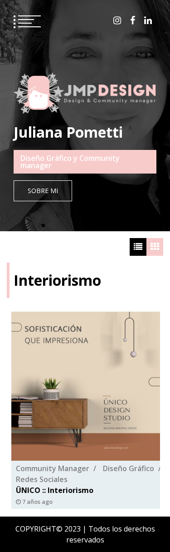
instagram (117, 20)
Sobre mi (43, 190)
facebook (133, 20)
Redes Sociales (42, 479)
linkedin (148, 20)
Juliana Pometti (68, 132)
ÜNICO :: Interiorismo (54, 490)
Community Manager (52, 468)
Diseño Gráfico (128, 468)
